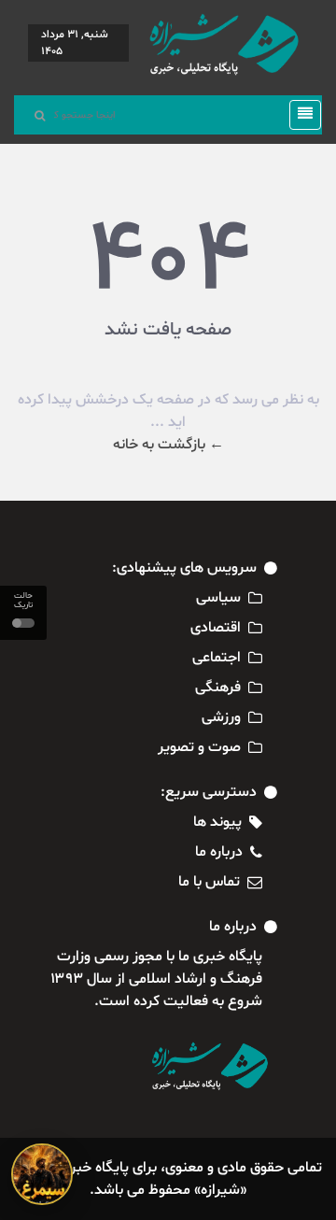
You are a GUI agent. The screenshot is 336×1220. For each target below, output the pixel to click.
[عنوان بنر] (42, 1174)
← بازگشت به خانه (168, 444)
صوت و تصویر (199, 747)
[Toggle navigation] (299, 115)
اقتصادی (215, 627)
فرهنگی (218, 687)
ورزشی (221, 717)
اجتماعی (216, 657)
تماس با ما (209, 882)
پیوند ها (217, 822)
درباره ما (219, 852)
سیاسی (218, 598)
